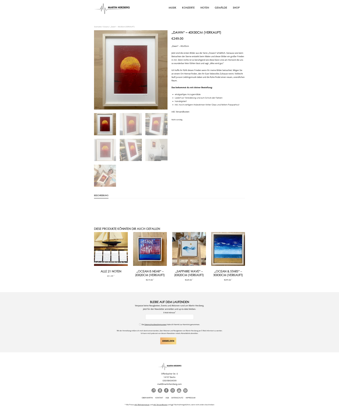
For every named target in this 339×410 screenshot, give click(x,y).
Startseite (98, 26)
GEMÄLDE (221, 7)
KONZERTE (188, 7)
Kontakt (159, 397)
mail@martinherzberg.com (169, 384)
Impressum (190, 397)
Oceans (106, 26)
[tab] (101, 196)
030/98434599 (170, 380)
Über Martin (147, 397)
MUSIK (172, 7)
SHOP (236, 7)
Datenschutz (177, 397)
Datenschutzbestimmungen (155, 324)
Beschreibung (101, 195)
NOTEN (204, 7)
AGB (167, 397)
